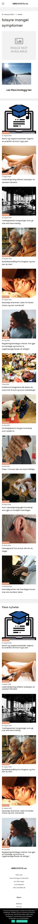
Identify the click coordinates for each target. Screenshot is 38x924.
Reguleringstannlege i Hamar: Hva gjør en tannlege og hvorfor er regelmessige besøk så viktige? (18, 346)
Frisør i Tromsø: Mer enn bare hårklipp (18, 469)
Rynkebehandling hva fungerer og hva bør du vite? (18, 263)
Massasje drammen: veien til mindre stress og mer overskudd (17, 304)
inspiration (6, 133)
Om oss (19, 907)
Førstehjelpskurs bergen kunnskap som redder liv (17, 429)
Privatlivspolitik (22, 921)
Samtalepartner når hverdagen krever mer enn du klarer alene (18, 590)
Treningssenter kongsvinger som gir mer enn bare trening (17, 222)
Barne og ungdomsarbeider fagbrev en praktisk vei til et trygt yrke (18, 140)
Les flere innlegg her (19, 90)
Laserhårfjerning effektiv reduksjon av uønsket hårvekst (18, 181)
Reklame (19, 904)
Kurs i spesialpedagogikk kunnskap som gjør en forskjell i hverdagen (17, 508)
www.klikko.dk (20, 888)
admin (20, 14)
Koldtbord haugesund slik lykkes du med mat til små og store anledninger (18, 388)
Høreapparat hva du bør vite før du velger (17, 549)
